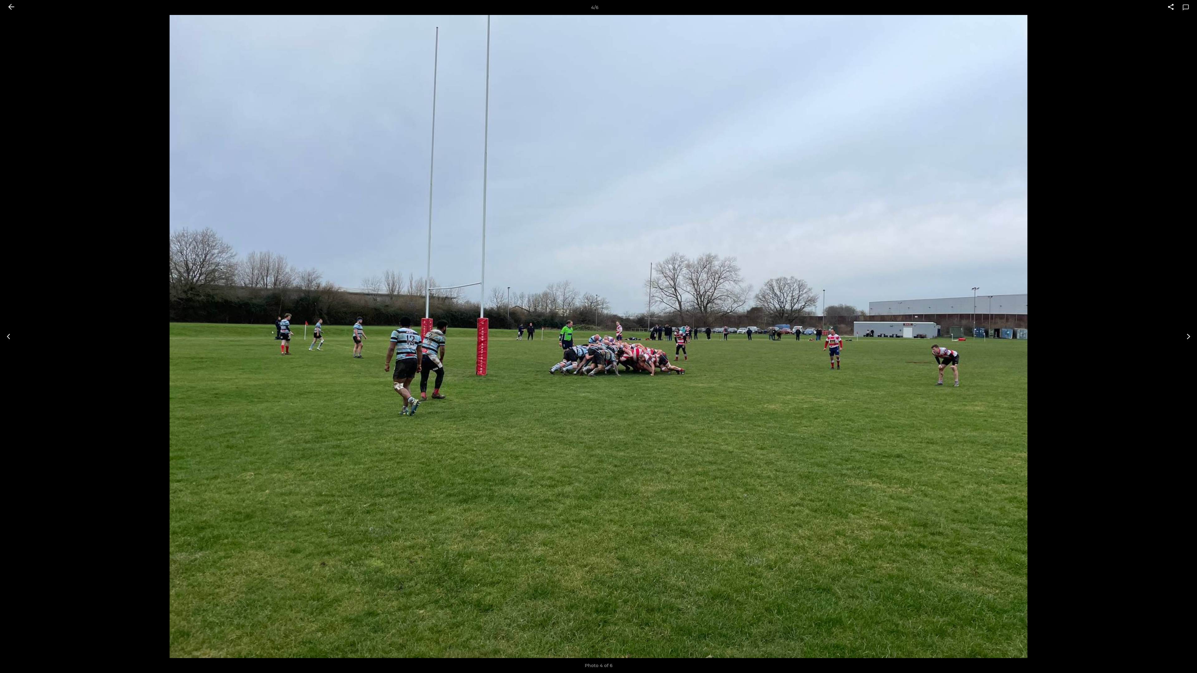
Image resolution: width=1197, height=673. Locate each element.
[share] (1171, 7)
